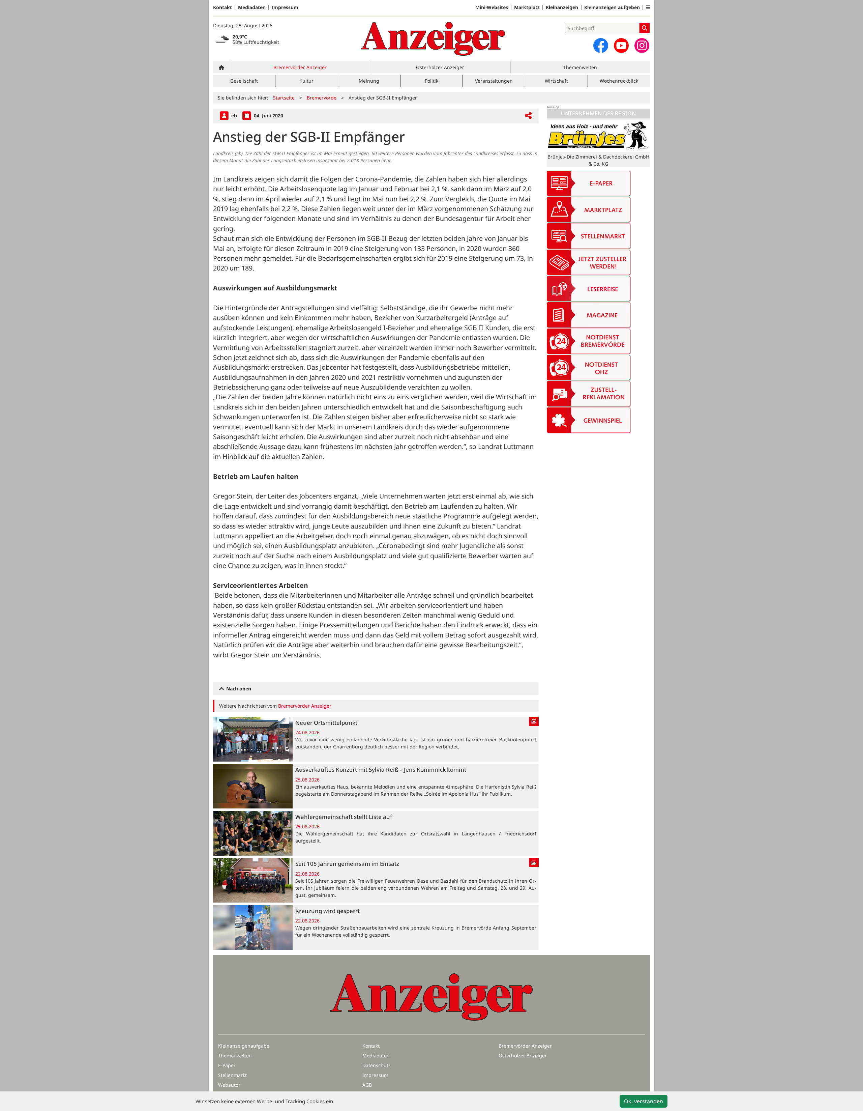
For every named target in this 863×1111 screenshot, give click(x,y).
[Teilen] (528, 115)
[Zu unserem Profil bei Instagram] (641, 45)
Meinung (369, 81)
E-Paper (227, 1065)
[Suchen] (644, 28)
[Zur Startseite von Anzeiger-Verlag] (433, 39)
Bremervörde (321, 97)
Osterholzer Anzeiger (440, 67)
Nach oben (238, 688)
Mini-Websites (491, 7)
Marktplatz (527, 7)
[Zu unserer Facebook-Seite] (600, 45)
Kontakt (222, 7)
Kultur (306, 81)
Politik (431, 81)
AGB (367, 1085)
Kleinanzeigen (562, 7)
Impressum (285, 7)
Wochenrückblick (619, 81)
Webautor (229, 1085)
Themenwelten (580, 67)
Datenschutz (376, 1065)
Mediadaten (252, 7)
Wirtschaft (556, 81)
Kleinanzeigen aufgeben (612, 7)
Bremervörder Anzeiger (300, 67)
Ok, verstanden (643, 1101)
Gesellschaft (244, 81)
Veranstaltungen (494, 81)
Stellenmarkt (232, 1075)
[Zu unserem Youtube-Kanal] (621, 45)
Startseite (284, 97)
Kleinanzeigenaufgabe (243, 1046)
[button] (648, 7)
